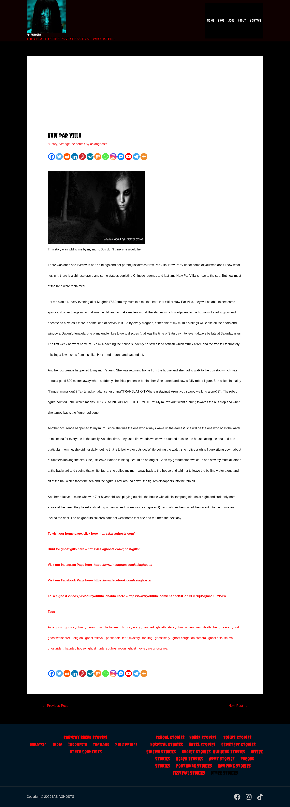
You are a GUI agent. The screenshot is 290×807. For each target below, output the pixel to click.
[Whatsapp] (105, 156)
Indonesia (80, 744)
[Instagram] (113, 156)
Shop (221, 20)
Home (210, 20)
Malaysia (38, 744)
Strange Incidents (71, 144)
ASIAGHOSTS (34, 35)
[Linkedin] (74, 156)
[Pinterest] (82, 156)
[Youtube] (128, 156)
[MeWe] (90, 156)
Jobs (231, 20)
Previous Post (55, 706)
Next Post (237, 706)
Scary (53, 144)
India (60, 744)
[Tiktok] (260, 797)
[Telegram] (136, 156)
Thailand (104, 744)
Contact (255, 20)
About (242, 20)
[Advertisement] (145, 102)
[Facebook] (51, 156)
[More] (143, 156)
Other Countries (86, 751)
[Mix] (97, 156)
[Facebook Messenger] (120, 156)
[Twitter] (59, 156)
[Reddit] (67, 156)
